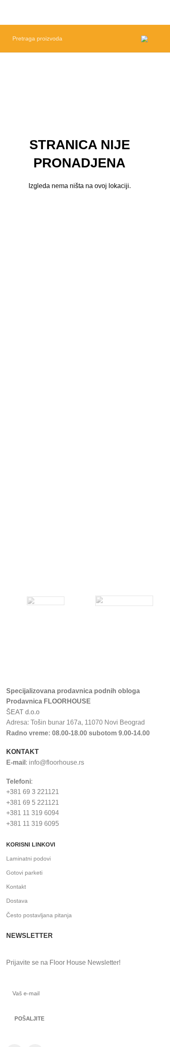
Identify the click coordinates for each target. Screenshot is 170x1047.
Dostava (17, 900)
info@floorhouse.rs (56, 762)
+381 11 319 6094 (32, 812)
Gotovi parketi (24, 872)
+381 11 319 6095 (32, 823)
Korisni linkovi (30, 844)
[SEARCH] (124, 38)
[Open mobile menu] (160, 12)
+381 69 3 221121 (32, 791)
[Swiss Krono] (124, 601)
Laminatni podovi (28, 858)
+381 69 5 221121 (32, 802)
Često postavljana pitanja (39, 915)
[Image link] (67, 661)
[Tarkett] (45, 601)
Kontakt (16, 886)
